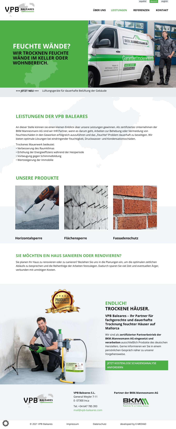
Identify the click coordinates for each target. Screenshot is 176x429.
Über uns (99, 10)
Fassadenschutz (125, 238)
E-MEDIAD (140, 424)
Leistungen (119, 10)
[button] (5, 423)
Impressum (72, 424)
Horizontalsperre (28, 238)
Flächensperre (75, 238)
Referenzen (141, 10)
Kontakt (162, 10)
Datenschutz (99, 424)
